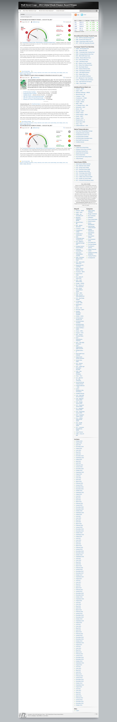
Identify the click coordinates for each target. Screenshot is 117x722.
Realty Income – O (80, 120)
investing (26, 72)
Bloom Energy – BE (80, 94)
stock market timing (52, 72)
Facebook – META (80, 100)
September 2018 (80, 556)
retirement (39, 72)
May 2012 (78, 692)
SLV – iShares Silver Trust (82, 74)
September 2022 (80, 472)
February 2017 (79, 589)
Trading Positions (92, 255)
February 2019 (79, 547)
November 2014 (80, 639)
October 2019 (79, 532)
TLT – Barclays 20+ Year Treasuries (84, 78)
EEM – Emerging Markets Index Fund (84, 54)
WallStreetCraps (36, 21)
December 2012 (80, 679)
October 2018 (79, 554)
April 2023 (78, 463)
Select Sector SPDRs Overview (83, 164)
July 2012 (78, 688)
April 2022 (78, 479)
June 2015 (78, 626)
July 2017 (78, 580)
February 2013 (79, 675)
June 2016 (78, 604)
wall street (29, 74)
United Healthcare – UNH (82, 125)
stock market (45, 72)
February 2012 (79, 697)
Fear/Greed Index (36, 104)
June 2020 (78, 518)
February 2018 (79, 567)
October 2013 (79, 661)
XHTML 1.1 (41, 715)
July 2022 (78, 476)
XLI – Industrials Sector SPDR (83, 171)
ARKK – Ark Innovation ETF (82, 48)
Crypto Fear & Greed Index (82, 147)
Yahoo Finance (79, 158)
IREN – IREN (79, 103)
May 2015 (78, 628)
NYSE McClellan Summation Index (84, 138)
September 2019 (80, 534)
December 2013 (80, 657)
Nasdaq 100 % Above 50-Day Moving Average (34, 99)
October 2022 (79, 470)
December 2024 (80, 446)
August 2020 (79, 514)
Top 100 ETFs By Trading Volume (84, 156)
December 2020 (80, 507)
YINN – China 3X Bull (81, 83)
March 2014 (79, 652)
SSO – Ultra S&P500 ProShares (83, 76)
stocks (64, 72)
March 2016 (79, 609)
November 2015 (80, 617)
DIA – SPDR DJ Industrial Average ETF (85, 37)
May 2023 (78, 461)
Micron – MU (79, 109)
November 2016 (80, 595)
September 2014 (80, 642)
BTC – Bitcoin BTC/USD (81, 50)
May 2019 (78, 542)
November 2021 (80, 488)
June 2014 (78, 648)
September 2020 (80, 512)
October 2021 (79, 490)
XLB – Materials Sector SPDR (83, 165)
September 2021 (80, 492)
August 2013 (79, 664)
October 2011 (79, 705)
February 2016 (79, 611)
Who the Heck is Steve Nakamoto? (46, 10)
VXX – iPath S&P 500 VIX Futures (84, 81)
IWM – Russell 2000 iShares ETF (83, 39)
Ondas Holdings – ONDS (82, 114)
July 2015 (78, 624)
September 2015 (80, 620)
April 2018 (78, 564)
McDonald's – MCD (80, 107)
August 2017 (79, 578)
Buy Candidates (92, 215)
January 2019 (79, 549)
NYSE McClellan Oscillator (29, 92)
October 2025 (79, 441)
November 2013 (80, 659)
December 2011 (80, 701)
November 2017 (80, 573)
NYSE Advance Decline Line (82, 134)
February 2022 (79, 483)
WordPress (23, 715)
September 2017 (80, 576)
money (35, 72)
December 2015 (80, 615)
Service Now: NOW (80, 122)
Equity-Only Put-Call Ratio (82, 153)
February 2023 (79, 465)
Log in (77, 710)
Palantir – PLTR (79, 118)
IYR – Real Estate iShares (82, 67)
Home (20, 10)
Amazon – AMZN (80, 88)
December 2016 (80, 593)
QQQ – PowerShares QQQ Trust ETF (84, 41)
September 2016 (80, 598)
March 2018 (79, 565)
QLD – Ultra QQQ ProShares (82, 72)
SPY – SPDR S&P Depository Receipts (85, 43)
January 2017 (79, 591)
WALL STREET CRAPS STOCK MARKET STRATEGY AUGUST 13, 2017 (41, 75)
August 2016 (79, 600)
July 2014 (78, 646)
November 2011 (80, 703)
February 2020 (79, 525)
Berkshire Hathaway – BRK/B (83, 92)
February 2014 (79, 653)
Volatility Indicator (27, 95)
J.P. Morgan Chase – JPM (82, 105)
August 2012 (79, 686)
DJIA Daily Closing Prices (82, 151)
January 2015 (79, 635)
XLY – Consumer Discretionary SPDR (85, 180)
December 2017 (80, 571)
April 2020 (78, 521)
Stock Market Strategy (26, 121)
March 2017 (79, 587)
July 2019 (78, 538)
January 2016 (79, 613)
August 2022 (79, 474)
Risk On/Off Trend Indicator (82, 140)
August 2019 (79, 536)
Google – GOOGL (80, 101)
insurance (22, 72)
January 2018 (79, 569)
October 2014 (79, 641)
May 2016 (78, 606)
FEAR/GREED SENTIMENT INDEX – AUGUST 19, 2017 (36, 19)
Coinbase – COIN (80, 96)
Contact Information (60, 10)
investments (31, 72)
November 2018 (80, 553)
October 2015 (79, 619)
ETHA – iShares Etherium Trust (83, 57)
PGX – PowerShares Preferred (83, 70)
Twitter (85, 14)
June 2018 (78, 560)
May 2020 (78, 520)
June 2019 (78, 540)
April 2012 (78, 694)
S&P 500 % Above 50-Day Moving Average (33, 98)
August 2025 (79, 443)
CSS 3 (46, 715)
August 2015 (79, 622)
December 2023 (80, 455)
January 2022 (79, 485)
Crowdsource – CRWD (81, 98)
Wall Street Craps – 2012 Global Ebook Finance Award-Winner (49, 5)
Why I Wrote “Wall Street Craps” (29, 10)
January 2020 (79, 527)
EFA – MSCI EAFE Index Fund (83, 56)
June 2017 (78, 582)
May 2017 (78, 584)
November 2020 (80, 509)
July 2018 (78, 558)
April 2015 (78, 630)
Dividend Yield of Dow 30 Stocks (83, 149)
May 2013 (78, 670)
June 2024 (78, 450)
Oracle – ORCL (79, 116)
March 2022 (79, 481)
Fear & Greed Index (26, 71)
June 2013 (78, 668)
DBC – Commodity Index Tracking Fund (85, 52)
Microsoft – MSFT (80, 111)
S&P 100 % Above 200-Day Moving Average (33, 96)
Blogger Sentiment (92, 213)
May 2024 (78, 452)
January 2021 (79, 505)
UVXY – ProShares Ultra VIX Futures (84, 79)
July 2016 (78, 602)
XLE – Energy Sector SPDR (82, 167)
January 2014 (79, 655)
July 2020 (78, 516)
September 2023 (80, 457)
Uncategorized (91, 257)
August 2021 (79, 494)
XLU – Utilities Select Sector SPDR (84, 176)
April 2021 (78, 499)
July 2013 (78, 666)
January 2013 (79, 677)
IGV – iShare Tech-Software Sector (84, 65)
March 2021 (79, 501)
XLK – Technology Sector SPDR (83, 173)
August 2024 (79, 448)
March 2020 (79, 523)
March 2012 (79, 696)
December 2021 (80, 487)
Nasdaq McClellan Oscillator (30, 93)
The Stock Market (92, 244)
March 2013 (79, 674)
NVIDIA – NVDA (79, 112)
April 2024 (78, 454)
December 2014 (80, 637)
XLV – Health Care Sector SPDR (83, 178)
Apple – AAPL (79, 90)
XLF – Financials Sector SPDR (83, 169)
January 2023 (79, 466)
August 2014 (79, 644)
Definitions (90, 217)
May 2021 (78, 498)
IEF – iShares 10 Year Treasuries (83, 63)
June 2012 (78, 690)
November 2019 (80, 531)
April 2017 (78, 586)
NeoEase (34, 715)
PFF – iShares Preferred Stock (83, 68)
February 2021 (79, 503)
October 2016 (79, 597)
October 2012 (79, 683)
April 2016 (78, 608)
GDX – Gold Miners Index (82, 61)
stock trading (59, 72)
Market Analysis (91, 221)
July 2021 (78, 496)
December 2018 (80, 551)
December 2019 (80, 529)
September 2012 (80, 685)
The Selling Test (92, 242)
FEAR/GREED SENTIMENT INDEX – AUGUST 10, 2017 (36, 125)
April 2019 (78, 543)
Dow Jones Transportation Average (84, 131)
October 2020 (79, 510)
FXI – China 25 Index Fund (82, 59)
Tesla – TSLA (79, 123)
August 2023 (79, 459)
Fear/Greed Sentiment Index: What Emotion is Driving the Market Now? (39, 42)
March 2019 (79, 545)
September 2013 (80, 663)
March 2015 (79, 631)
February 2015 (79, 633)
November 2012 (80, 681)
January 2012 (79, 699)
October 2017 (79, 575)
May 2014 (78, 650)
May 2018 (78, 562)
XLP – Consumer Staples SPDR (83, 175)
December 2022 (80, 468)
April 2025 (78, 444)
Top (96, 714)
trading (24, 74)
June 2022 (78, 477)
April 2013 (78, 672)
